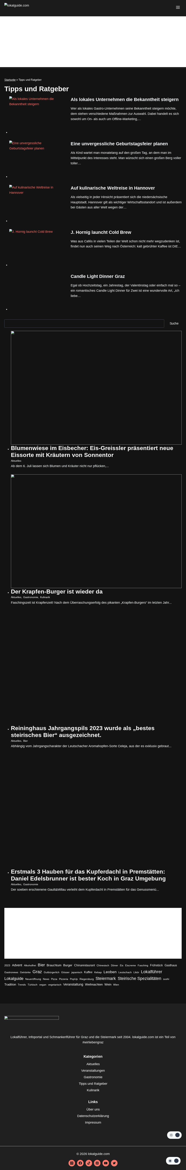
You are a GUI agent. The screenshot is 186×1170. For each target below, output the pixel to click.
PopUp (74, 979)
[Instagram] (71, 1163)
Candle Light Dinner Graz (98, 276)
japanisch (76, 972)
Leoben (110, 972)
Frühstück (156, 965)
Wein (107, 984)
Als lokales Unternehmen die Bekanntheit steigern (125, 99)
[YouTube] (105, 1163)
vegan (42, 984)
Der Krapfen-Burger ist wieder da (57, 591)
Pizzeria (63, 979)
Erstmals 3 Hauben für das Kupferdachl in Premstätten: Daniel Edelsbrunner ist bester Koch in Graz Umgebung (88, 875)
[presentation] (37, 114)
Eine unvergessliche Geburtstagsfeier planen (119, 143)
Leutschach (125, 972)
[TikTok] (89, 1163)
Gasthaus (171, 965)
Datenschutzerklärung (93, 1116)
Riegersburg (87, 979)
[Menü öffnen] (178, 7)
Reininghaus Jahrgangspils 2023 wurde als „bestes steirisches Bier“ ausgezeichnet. (83, 731)
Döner (114, 965)
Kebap (98, 972)
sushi (166, 979)
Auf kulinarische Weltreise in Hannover (113, 187)
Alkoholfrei (30, 965)
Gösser (65, 972)
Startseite (10, 79)
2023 (7, 965)
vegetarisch (54, 984)
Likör (136, 972)
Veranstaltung (73, 984)
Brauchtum (54, 965)
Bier (25, 740)
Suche (174, 323)
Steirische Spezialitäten (139, 978)
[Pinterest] (97, 1163)
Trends (22, 984)
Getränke (25, 972)
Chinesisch (103, 965)
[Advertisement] (93, 41)
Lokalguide (13, 978)
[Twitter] (114, 1163)
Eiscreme (130, 965)
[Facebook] (80, 1163)
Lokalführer (151, 971)
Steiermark (106, 978)
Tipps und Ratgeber (93, 1083)
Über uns (93, 1109)
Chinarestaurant (84, 965)
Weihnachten (94, 984)
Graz (37, 971)
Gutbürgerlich (51, 972)
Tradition (10, 984)
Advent (17, 965)
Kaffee (88, 972)
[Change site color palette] (174, 1135)
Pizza (54, 979)
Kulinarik (45, 597)
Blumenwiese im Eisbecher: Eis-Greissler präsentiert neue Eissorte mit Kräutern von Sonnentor (92, 451)
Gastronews (11, 972)
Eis (121, 965)
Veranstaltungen (93, 1070)
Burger (67, 965)
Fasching (143, 965)
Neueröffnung (33, 979)
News (46, 979)
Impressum (93, 1122)
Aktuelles (16, 460)
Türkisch (32, 984)
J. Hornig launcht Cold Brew (101, 232)
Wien (116, 984)
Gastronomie (30, 597)
